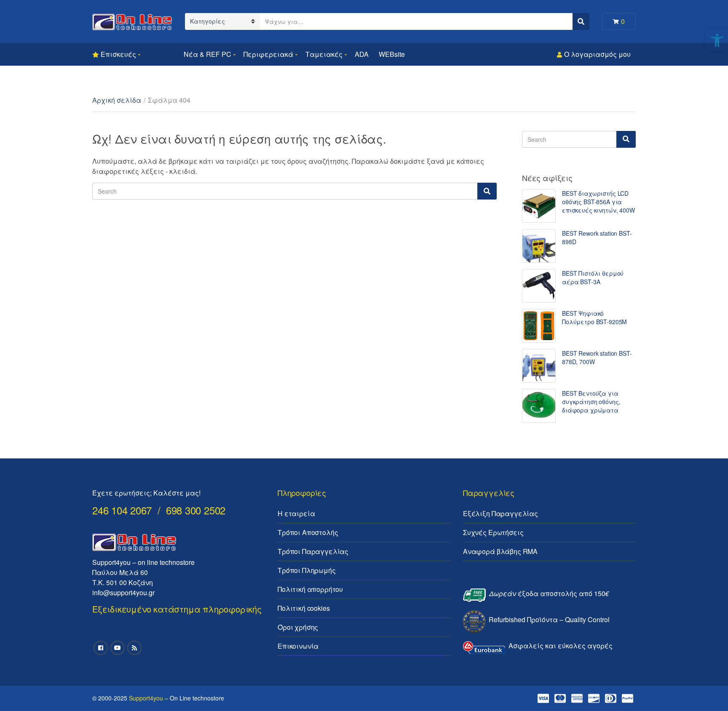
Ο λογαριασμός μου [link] (597, 54)
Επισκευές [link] (118, 54)
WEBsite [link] (392, 54)
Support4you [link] (146, 698)
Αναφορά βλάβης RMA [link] (500, 551)
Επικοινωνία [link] (298, 646)
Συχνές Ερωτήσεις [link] (493, 532)
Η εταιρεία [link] (296, 513)
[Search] (487, 191)
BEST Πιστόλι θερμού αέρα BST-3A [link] (593, 277)
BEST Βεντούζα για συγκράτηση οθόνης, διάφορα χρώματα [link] (591, 401)
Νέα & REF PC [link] (207, 54)
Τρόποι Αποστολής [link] (308, 532)
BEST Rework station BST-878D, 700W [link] (597, 357)
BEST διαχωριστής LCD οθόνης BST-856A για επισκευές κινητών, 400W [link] (598, 201)
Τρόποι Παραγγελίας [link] (313, 551)
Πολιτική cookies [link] (303, 608)
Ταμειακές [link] (324, 54)
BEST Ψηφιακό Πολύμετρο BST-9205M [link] (594, 317)
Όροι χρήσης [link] (298, 627)
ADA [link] (362, 54)
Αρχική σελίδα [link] (116, 100)
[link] (717, 40)
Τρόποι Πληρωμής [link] (307, 570)
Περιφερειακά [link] (268, 54)
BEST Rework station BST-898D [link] (597, 237)
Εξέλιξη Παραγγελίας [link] (500, 513)
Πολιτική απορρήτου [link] (310, 589)
